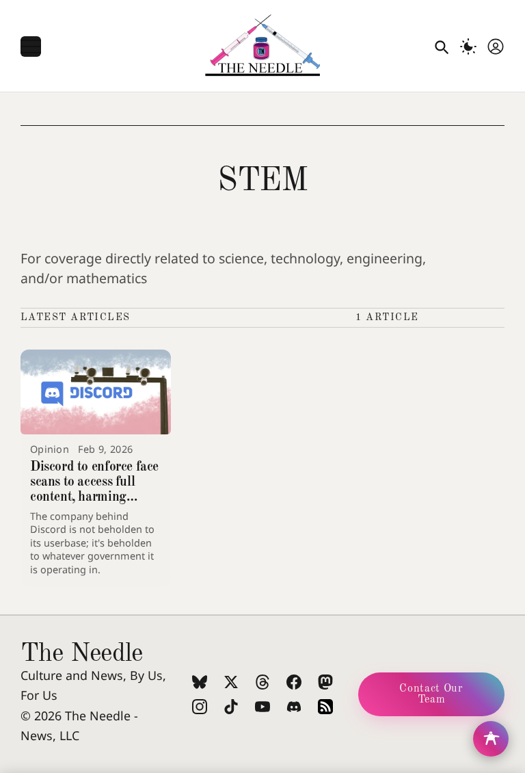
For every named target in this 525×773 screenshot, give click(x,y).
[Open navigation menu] (31, 46)
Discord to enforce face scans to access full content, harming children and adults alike (94, 497)
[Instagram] (200, 707)
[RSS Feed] (325, 707)
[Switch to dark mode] (468, 46)
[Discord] (294, 707)
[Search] (441, 46)
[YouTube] (262, 707)
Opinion (49, 449)
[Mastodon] (325, 682)
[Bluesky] (200, 682)
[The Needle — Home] (262, 46)
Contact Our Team (431, 694)
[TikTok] (231, 707)
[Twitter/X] (231, 682)
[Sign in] (495, 46)
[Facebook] (294, 682)
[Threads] (262, 682)
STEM (262, 181)
